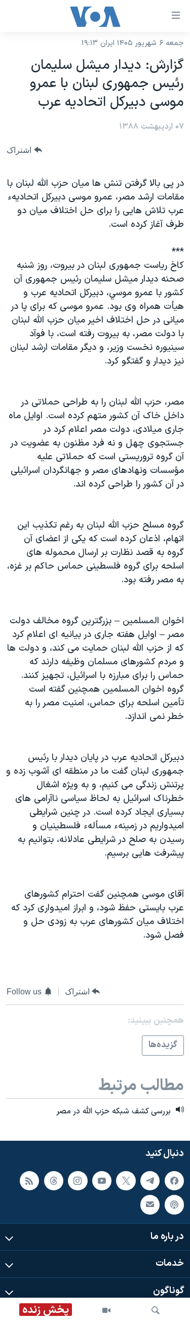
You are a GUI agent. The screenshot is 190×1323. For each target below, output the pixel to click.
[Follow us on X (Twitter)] (125, 1180)
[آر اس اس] (29, 1180)
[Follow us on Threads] (53, 1180)
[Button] (24, 150)
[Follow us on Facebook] (174, 1180)
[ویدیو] (106, 1310)
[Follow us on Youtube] (101, 1180)
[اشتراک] (150, 1204)
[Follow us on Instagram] (77, 1180)
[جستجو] (155, 1310)
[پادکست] (174, 1204)
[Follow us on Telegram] (150, 1180)
